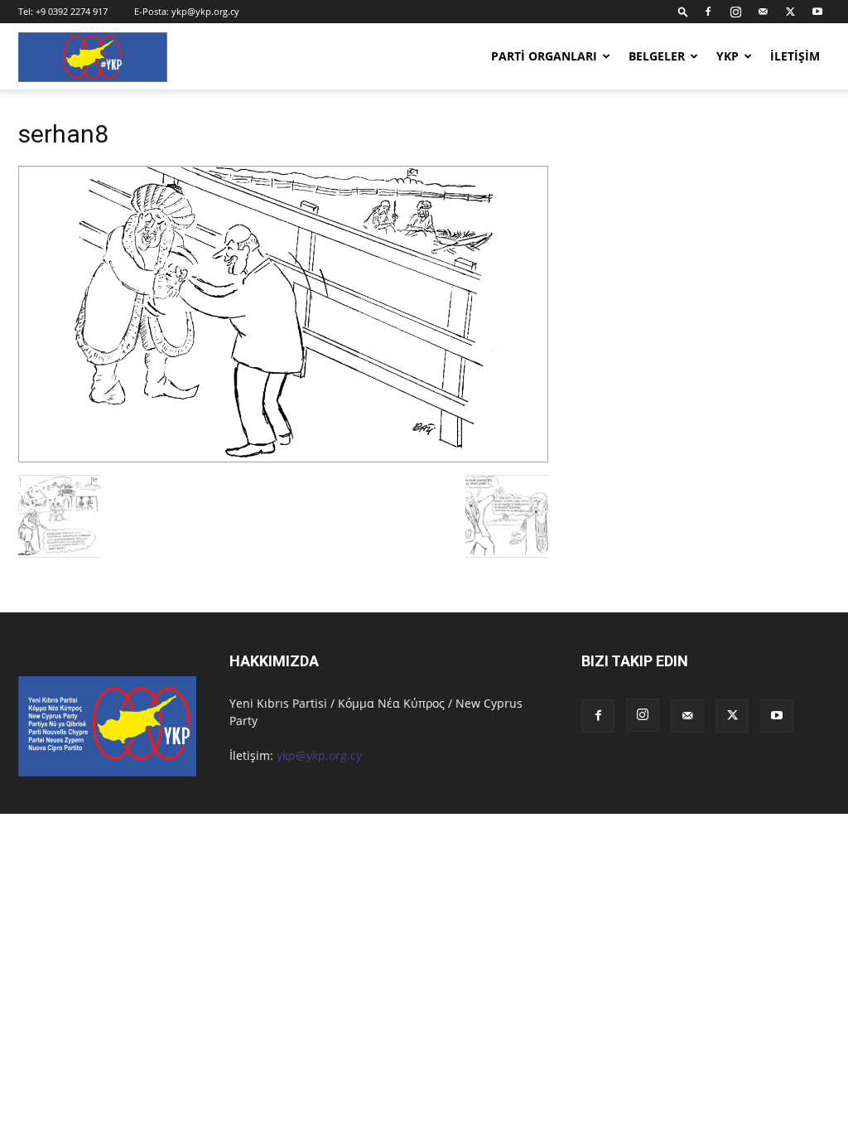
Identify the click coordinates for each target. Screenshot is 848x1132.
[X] (790, 11)
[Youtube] (817, 11)
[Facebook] (708, 11)
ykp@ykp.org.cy (205, 11)
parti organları (544, 56)
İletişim (795, 56)
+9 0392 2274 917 (72, 11)
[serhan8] (283, 458)
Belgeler (657, 56)
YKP (727, 56)
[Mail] (762, 11)
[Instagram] (735, 11)
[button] (683, 11)
